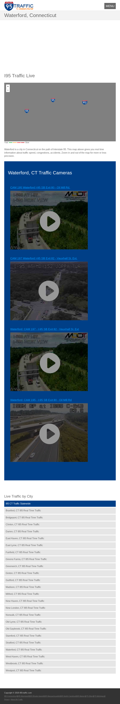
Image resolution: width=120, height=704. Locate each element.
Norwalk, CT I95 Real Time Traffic (23, 615)
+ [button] (8, 86)
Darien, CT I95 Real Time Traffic (22, 531)
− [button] (8, 90)
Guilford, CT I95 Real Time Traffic (23, 580)
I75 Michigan (99, 696)
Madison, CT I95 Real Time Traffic (23, 587)
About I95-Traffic (17, 699)
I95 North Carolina (68, 696)
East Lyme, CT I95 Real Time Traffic (24, 545)
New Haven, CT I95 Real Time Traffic (25, 601)
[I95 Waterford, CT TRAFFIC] (53, 100)
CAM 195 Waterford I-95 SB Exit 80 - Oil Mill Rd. (40, 187)
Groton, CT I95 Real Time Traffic (22, 573)
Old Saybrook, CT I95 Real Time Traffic (26, 628)
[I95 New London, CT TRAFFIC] (84, 102)
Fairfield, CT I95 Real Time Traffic (23, 552)
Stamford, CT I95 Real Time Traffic (23, 635)
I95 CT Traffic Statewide (18, 503)
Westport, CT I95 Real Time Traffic (23, 670)
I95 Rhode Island (36, 696)
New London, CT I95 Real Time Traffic (25, 608)
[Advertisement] (60, 42)
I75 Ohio (89, 696)
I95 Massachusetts (52, 696)
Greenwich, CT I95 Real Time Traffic (24, 566)
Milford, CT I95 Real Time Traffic (22, 594)
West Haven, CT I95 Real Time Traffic (25, 656)
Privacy (7, 699)
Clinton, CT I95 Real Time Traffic (23, 524)
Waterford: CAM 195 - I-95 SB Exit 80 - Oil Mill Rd (41, 399)
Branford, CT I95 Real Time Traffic (23, 510)
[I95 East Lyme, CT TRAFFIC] (27, 111)
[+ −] (60, 112)
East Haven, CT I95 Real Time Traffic (25, 538)
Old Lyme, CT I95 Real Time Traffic (24, 622)
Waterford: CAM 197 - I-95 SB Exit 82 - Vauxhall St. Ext (44, 329)
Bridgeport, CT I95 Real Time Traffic (24, 517)
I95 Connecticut (10, 696)
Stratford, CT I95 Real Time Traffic (23, 642)
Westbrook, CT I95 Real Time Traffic (24, 663)
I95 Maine (81, 696)
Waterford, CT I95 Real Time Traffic (24, 649)
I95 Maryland (23, 696)
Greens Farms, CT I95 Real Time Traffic (26, 559)
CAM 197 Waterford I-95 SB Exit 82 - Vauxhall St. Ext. (43, 258)
